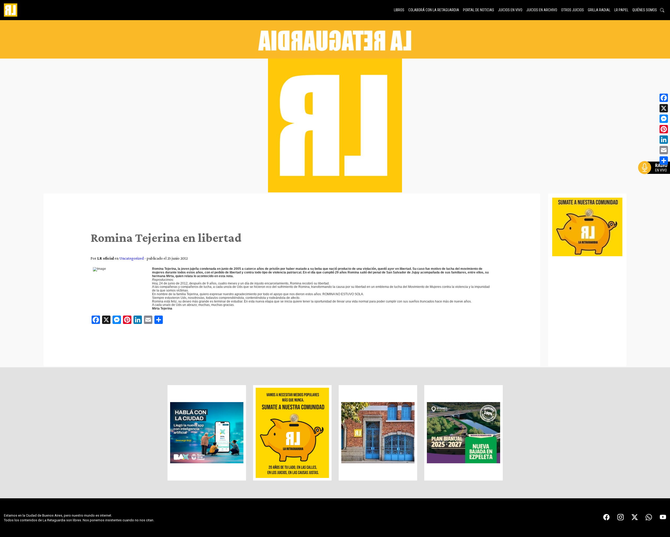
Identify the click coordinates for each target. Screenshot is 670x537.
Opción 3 (655, 180)
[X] (663, 108)
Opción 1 (655, 176)
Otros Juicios (572, 10)
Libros (399, 10)
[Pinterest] (663, 129)
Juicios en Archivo (541, 10)
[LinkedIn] (663, 139)
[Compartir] (663, 160)
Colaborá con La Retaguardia (433, 10)
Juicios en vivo (510, 10)
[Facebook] (663, 98)
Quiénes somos (644, 10)
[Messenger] (663, 118)
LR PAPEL (621, 10)
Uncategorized (131, 258)
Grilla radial (599, 10)
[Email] (663, 150)
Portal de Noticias (478, 10)
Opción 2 (655, 178)
